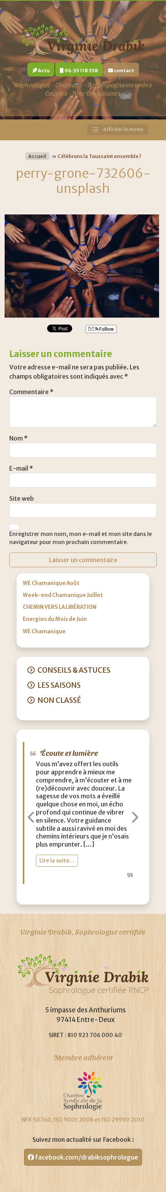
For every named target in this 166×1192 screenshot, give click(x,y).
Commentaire (31, 392)
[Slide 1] (69, 893)
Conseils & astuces (73, 670)
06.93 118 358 (81, 70)
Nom (18, 438)
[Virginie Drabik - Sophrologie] (83, 39)
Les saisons (59, 685)
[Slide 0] (55, 893)
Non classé (59, 700)
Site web (21, 498)
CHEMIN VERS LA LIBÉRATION (60, 607)
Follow (106, 329)
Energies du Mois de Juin (55, 619)
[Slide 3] (97, 893)
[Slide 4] (111, 893)
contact (123, 70)
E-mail (21, 468)
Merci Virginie (64, 752)
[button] (32, 817)
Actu (43, 70)
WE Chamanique (44, 631)
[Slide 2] (83, 893)
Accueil (37, 156)
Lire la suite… (57, 868)
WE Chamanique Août (51, 583)
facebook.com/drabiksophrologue (86, 1157)
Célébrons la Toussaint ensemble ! (99, 156)
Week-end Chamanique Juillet (63, 595)
